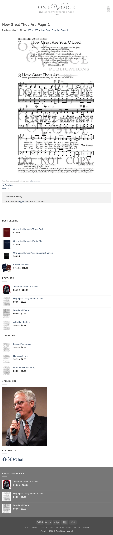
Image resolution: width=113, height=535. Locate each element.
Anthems (60, 527)
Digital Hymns (47, 527)
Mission (77, 527)
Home (26, 527)
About (86, 527)
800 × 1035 (33, 30)
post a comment (34, 181)
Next (5, 188)
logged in (22, 201)
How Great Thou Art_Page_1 (54, 30)
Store (69, 527)
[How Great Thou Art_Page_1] (56, 105)
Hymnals (35, 527)
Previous (7, 185)
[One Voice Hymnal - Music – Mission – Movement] (56, 9)
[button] (3, 9)
